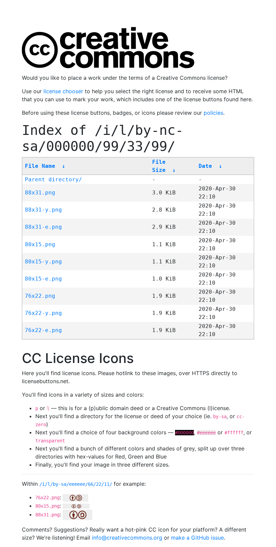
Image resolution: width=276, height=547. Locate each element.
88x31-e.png (43, 227)
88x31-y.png (43, 210)
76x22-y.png (43, 313)
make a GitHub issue (197, 537)
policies (213, 112)
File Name (40, 166)
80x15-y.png (43, 261)
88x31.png (40, 192)
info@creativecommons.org (127, 537)
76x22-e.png (43, 330)
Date (205, 166)
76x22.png (40, 296)
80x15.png (40, 244)
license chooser (63, 91)
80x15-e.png (43, 279)
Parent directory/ (53, 179)
